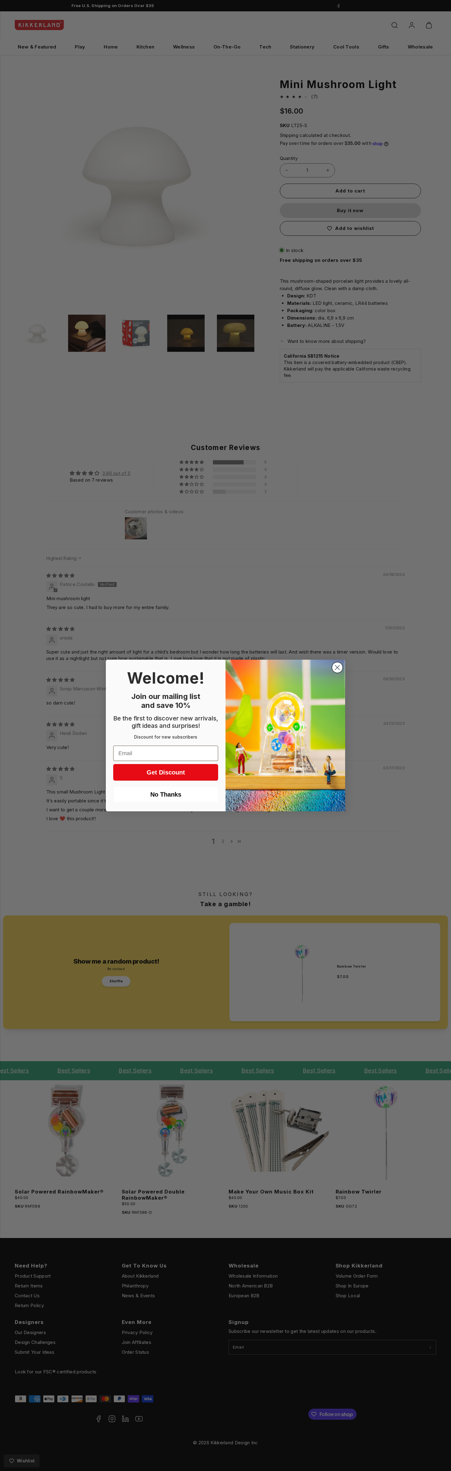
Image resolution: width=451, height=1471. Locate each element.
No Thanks (165, 794)
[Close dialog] (337, 667)
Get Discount (166, 772)
